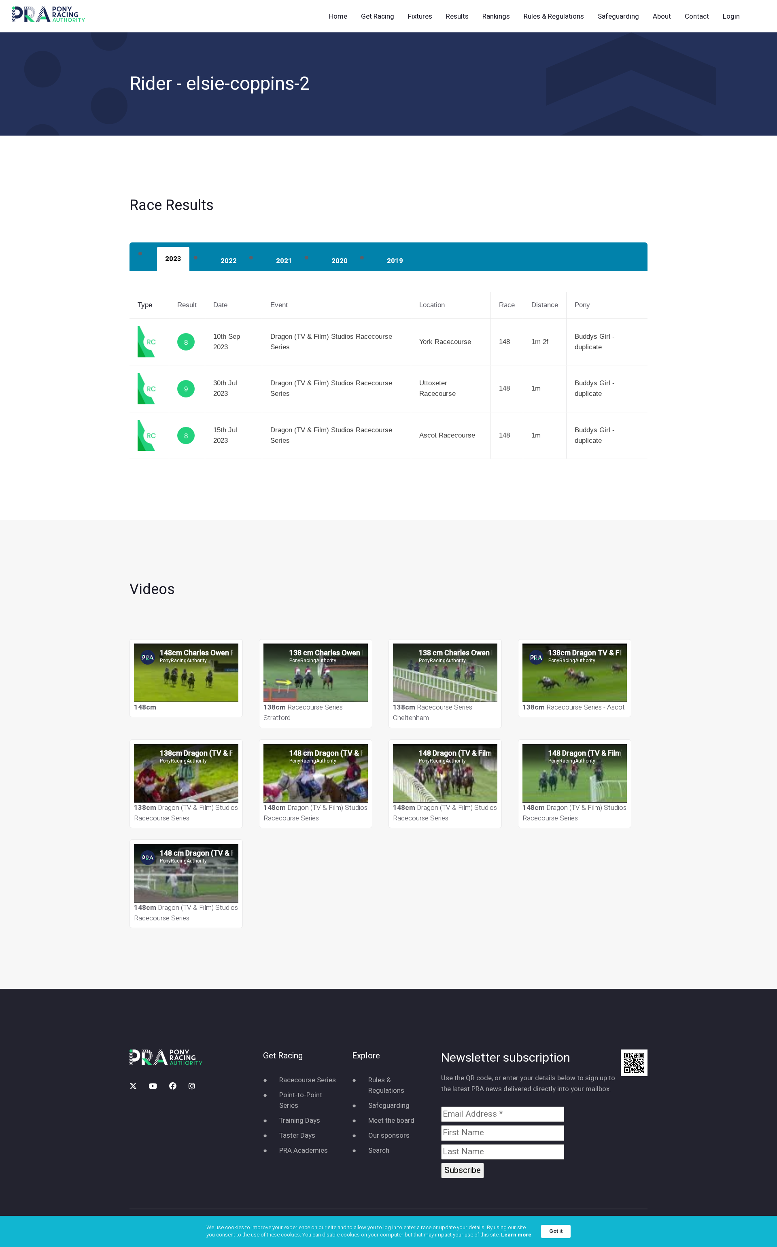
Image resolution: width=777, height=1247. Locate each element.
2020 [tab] (339, 261)
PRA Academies (303, 1150)
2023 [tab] (173, 259)
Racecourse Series (307, 1080)
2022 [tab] (229, 261)
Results (457, 16)
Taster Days (297, 1135)
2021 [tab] (284, 261)
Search (378, 1150)
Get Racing (377, 16)
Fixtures (420, 16)
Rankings (496, 16)
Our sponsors (389, 1135)
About (662, 16)
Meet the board (391, 1120)
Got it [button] (556, 1231)
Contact (697, 16)
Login (731, 16)
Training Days (299, 1120)
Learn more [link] (516, 1235)
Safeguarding (618, 16)
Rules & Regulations (554, 16)
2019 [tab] (395, 261)
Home (338, 16)
